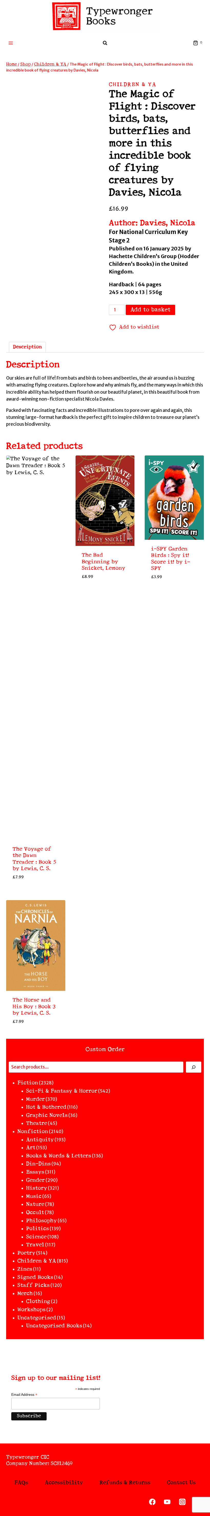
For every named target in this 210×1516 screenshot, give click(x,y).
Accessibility (64, 1483)
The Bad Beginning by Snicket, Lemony (103, 562)
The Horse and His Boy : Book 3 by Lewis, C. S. (34, 1006)
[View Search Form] (105, 43)
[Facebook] (152, 1501)
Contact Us (181, 1483)
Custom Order (105, 1049)
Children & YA (132, 85)
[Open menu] (11, 43)
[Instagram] (182, 1501)
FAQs (21, 1483)
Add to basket (150, 309)
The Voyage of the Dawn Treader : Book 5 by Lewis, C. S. (34, 859)
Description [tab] (27, 347)
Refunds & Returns (125, 1483)
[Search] (193, 1067)
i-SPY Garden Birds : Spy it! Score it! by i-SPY (170, 559)
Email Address (24, 1394)
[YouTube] (167, 1501)
